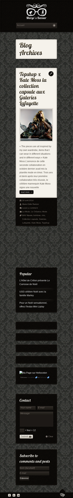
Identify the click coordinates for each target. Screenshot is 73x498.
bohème (37, 215)
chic (43, 215)
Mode (44, 212)
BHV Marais (27, 215)
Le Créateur (36, 212)
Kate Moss (36, 223)
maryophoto (31, 377)
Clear (50, 436)
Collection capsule (30, 219)
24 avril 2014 (28, 200)
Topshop (45, 223)
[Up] (62, 493)
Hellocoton (43, 377)
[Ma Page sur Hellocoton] (33, 373)
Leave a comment (30, 208)
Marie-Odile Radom (30, 204)
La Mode (26, 212)
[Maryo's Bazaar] (36, 12)
